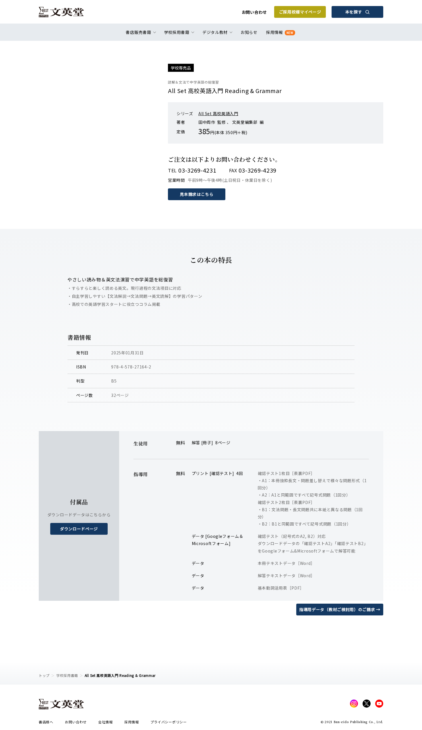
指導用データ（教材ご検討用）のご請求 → (339, 609)
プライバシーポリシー (168, 721)
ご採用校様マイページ (300, 12)
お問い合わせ (254, 12)
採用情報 (279, 32)
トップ (44, 675)
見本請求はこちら (197, 194)
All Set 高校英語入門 (218, 113)
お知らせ (249, 32)
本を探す (353, 12)
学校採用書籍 (67, 675)
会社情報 (105, 721)
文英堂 (61, 12)
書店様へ (46, 721)
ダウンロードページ (79, 529)
